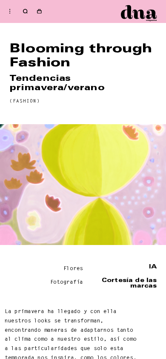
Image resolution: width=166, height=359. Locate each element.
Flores (73, 268)
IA (153, 266)
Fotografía (66, 281)
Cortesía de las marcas (129, 282)
